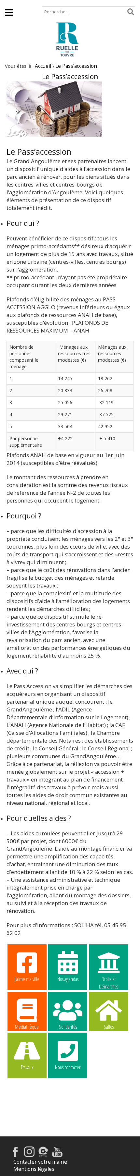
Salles (109, 1026)
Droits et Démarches (108, 979)
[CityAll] (43, 1155)
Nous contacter (67, 1067)
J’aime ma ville (27, 979)
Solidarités (68, 1026)
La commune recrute (108, 1068)
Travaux (27, 1067)
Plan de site (44, 3)
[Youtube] (57, 1155)
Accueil (13, 3)
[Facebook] (15, 1155)
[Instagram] (29, 1155)
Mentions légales (33, 1169)
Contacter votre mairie (40, 1161)
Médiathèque (27, 1026)
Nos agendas (67, 979)
